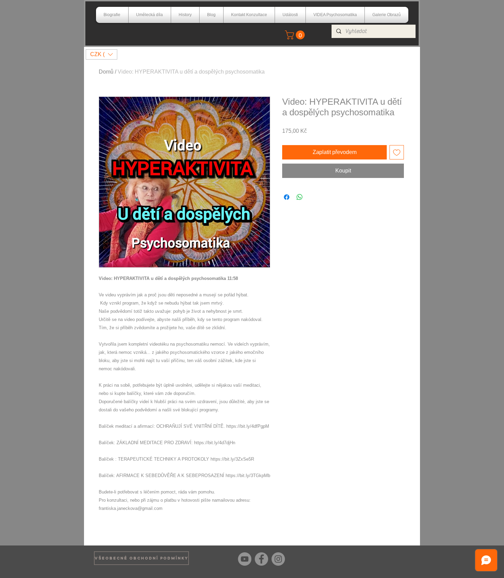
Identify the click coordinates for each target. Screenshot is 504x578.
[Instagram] (278, 559)
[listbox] (101, 54)
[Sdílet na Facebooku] (287, 197)
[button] (296, 34)
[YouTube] (244, 559)
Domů (106, 72)
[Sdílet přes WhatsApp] (300, 197)
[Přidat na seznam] (396, 152)
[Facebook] (261, 559)
